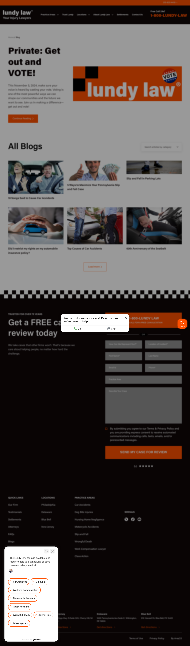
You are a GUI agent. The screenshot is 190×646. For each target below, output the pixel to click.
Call (80, 328)
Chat (113, 328)
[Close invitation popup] (126, 318)
